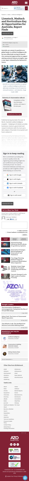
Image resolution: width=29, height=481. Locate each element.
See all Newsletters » (7, 359)
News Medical (18, 375)
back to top (23, 432)
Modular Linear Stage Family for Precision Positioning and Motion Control (18, 268)
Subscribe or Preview (13, 338)
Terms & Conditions (9, 419)
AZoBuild (6, 377)
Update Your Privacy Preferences (15, 476)
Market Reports (19, 390)
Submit (25, 234)
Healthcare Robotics (9, 405)
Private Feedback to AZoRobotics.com (17, 232)
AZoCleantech (7, 373)
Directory (6, 397)
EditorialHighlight (14, 239)
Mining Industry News (14, 352)
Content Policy (7, 425)
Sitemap (17, 403)
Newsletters (7, 413)
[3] (5, 260)
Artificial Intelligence (17, 14)
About (5, 386)
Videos (16, 386)
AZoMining (6, 379)
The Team (17, 405)
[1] (5, 244)
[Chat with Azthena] (25, 478)
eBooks (5, 399)
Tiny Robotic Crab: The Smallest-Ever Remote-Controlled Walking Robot (13, 324)
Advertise (6, 417)
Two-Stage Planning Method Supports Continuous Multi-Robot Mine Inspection (19, 260)
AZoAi (16, 373)
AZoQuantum (18, 371)
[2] (5, 251)
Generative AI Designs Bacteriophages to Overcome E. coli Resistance (18, 252)
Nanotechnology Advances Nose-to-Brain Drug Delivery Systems (19, 244)
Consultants (18, 399)
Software (17, 388)
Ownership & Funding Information (9, 427)
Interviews (6, 395)
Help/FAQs (17, 401)
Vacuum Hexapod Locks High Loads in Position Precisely (19, 275)
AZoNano (6, 371)
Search (5, 411)
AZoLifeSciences (19, 377)
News (9, 14)
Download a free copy (14, 114)
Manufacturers (18, 395)
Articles (6, 390)
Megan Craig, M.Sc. (13, 42)
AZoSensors (18, 369)
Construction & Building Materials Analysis (14, 345)
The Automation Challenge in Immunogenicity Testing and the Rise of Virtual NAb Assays (14, 309)
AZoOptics (6, 375)
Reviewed (6, 46)
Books (5, 401)
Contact (6, 415)
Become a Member (8, 409)
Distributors (18, 397)
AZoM (5, 369)
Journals (6, 403)
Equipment (6, 392)
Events (16, 392)
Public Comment (23, 230)
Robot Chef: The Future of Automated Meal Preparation (14, 317)
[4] (5, 268)
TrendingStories (5, 239)
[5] (5, 276)
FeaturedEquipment (23, 239)
